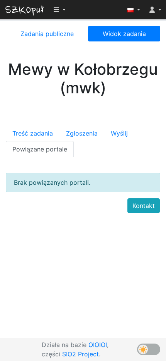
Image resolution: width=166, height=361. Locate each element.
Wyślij (119, 133)
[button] (134, 9)
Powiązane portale (39, 149)
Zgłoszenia (82, 133)
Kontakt (143, 206)
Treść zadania (32, 133)
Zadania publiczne (47, 34)
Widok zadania (124, 34)
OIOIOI (97, 345)
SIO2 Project (80, 354)
